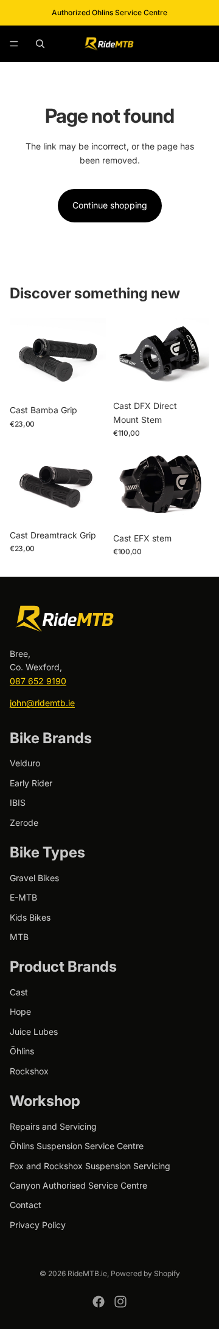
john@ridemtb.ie (42, 703)
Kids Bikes (30, 917)
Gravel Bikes (34, 878)
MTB (19, 937)
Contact (25, 1205)
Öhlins (22, 1051)
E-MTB (23, 897)
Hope (20, 1011)
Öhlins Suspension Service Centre (77, 1146)
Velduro (25, 763)
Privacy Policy (38, 1225)
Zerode (24, 822)
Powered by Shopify (145, 1273)
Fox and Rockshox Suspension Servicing (90, 1166)
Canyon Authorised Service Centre (78, 1185)
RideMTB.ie (87, 1273)
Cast (19, 992)
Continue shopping (109, 205)
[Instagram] (120, 1301)
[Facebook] (98, 1301)
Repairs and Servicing (53, 1126)
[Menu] (14, 44)
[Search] (40, 43)
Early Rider (31, 783)
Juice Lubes (34, 1031)
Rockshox (29, 1071)
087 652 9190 (38, 681)
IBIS (18, 802)
